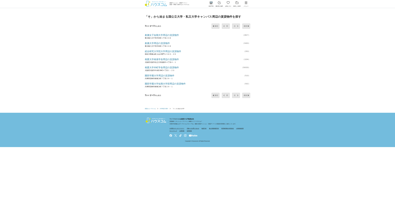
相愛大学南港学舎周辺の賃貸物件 (162, 59)
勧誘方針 (204, 128)
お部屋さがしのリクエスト (177, 128)
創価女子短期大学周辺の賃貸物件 (162, 35)
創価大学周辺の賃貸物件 (157, 43)
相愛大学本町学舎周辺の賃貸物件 (162, 67)
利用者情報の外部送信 (227, 128)
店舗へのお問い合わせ (193, 128)
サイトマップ (173, 131)
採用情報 (189, 131)
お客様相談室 (240, 128)
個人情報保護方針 (214, 128)
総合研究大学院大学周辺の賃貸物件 (163, 51)
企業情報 (181, 131)
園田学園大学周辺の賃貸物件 (159, 75)
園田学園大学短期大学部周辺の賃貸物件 (165, 83)
